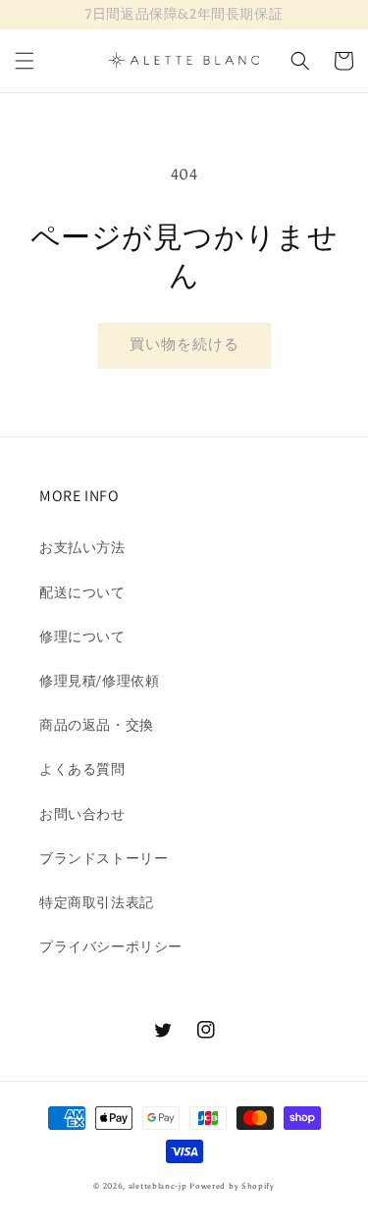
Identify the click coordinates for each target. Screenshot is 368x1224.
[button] (24, 60)
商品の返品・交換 (96, 725)
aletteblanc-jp (158, 1186)
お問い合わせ (82, 814)
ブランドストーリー (103, 858)
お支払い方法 (82, 547)
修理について (82, 637)
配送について (82, 593)
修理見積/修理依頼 (99, 681)
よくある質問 (82, 769)
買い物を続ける (184, 344)
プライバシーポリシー (111, 947)
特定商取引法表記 (96, 902)
